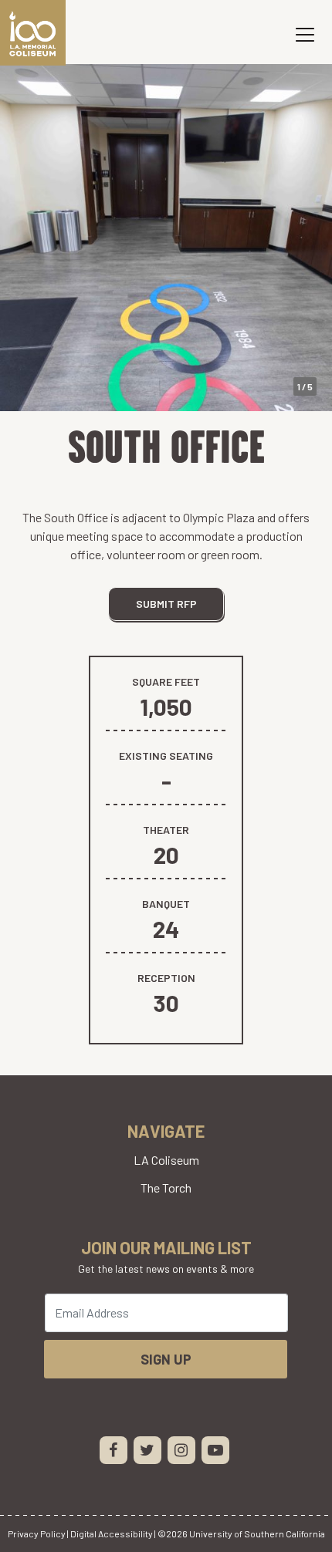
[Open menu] (305, 34)
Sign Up (166, 1359)
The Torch (166, 1187)
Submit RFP (166, 603)
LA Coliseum (166, 1159)
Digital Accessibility (111, 1533)
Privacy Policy (37, 1533)
